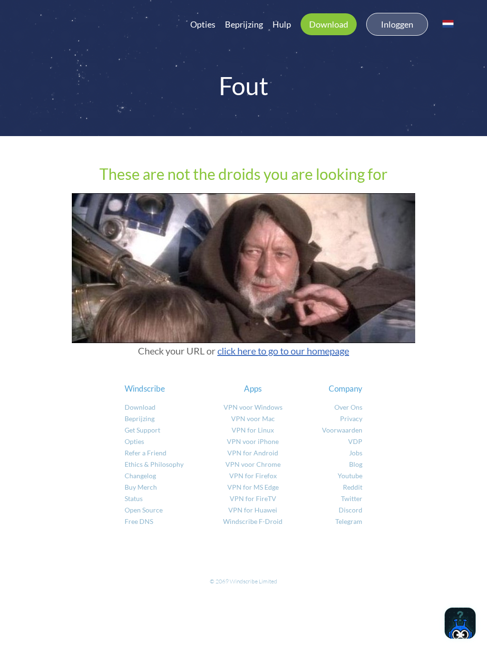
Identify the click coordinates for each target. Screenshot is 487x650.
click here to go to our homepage (283, 350)
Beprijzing (244, 24)
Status (134, 498)
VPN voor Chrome (253, 464)
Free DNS (139, 521)
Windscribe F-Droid (252, 521)
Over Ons (348, 407)
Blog (355, 464)
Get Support (142, 430)
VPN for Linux (253, 430)
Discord (350, 510)
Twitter (351, 498)
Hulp (282, 24)
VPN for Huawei (252, 510)
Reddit (352, 487)
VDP (355, 441)
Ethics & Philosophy (154, 464)
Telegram (348, 521)
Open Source (144, 510)
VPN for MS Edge (253, 487)
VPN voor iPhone (253, 441)
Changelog (140, 476)
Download (328, 24)
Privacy (351, 418)
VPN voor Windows (253, 407)
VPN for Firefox (253, 476)
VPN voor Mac (253, 418)
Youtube (350, 476)
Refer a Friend (145, 453)
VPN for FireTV (253, 498)
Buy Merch (141, 487)
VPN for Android (252, 453)
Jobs (355, 453)
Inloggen (397, 24)
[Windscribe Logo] (66, 21)
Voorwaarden (342, 430)
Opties (202, 24)
